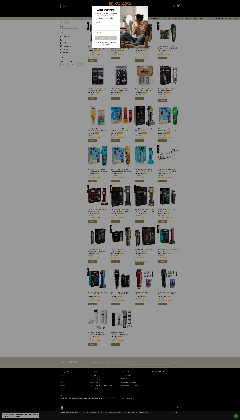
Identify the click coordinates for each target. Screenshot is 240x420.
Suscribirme (106, 38)
